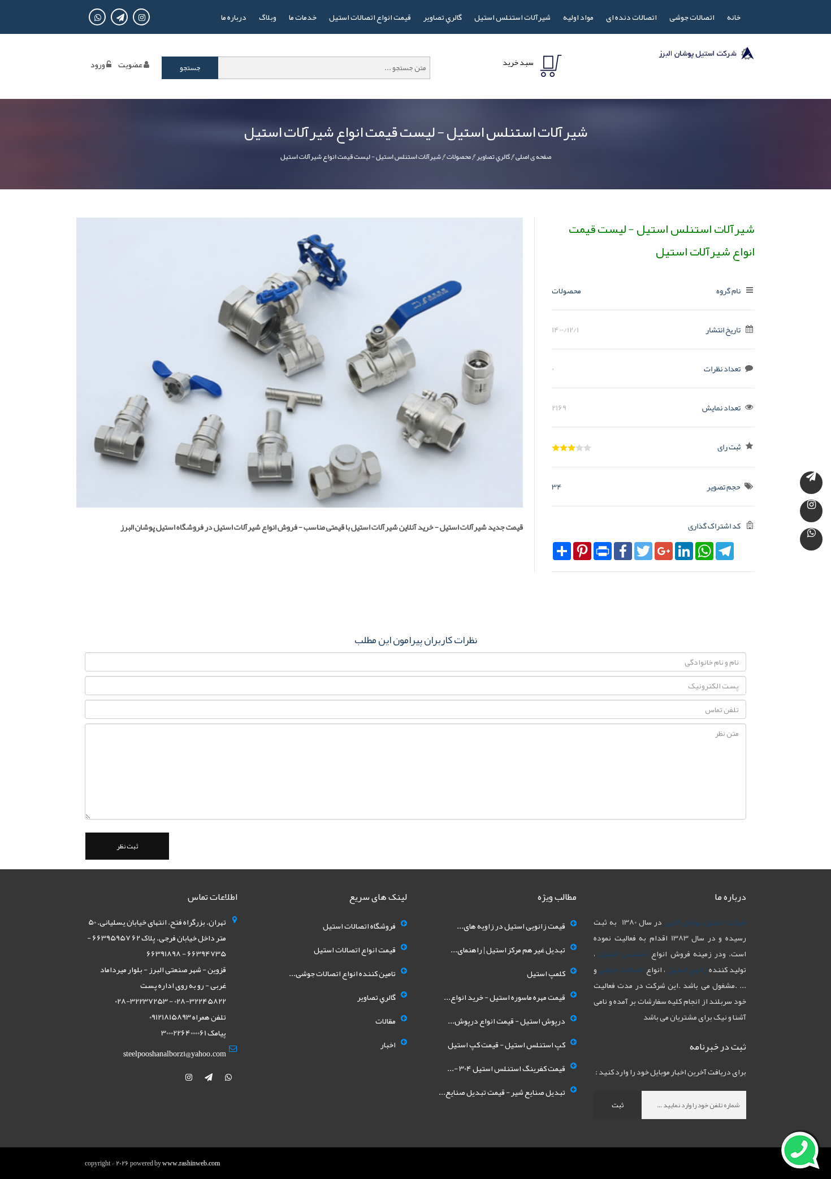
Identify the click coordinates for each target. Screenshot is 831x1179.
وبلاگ (267, 17)
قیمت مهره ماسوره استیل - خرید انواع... (504, 997)
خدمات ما (303, 17)
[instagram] (189, 1077)
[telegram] (209, 1077)
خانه (734, 17)
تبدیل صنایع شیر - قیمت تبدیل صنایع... (502, 1092)
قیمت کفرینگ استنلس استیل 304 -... (506, 1068)
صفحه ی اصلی (533, 156)
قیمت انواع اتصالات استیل (370, 17)
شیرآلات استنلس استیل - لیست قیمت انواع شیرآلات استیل (360, 156)
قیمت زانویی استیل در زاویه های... (511, 926)
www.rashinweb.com (191, 1163)
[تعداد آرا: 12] (556, 447)
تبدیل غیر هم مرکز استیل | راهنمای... (508, 949)
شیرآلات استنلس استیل (512, 17)
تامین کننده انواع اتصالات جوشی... (342, 973)
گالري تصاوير (442, 17)
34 (557, 487)
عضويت (130, 64)
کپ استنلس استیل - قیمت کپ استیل (506, 1044)
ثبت (618, 1105)
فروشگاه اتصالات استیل (359, 926)
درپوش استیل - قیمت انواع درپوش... (506, 1021)
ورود (97, 64)
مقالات (385, 1021)
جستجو (190, 67)
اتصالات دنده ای (631, 17)
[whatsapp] (228, 1077)
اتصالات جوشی (692, 17)
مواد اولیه (578, 17)
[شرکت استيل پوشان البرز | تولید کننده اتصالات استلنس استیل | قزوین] (706, 55)
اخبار (388, 1044)
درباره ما (233, 17)
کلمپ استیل (546, 973)
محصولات (459, 156)
